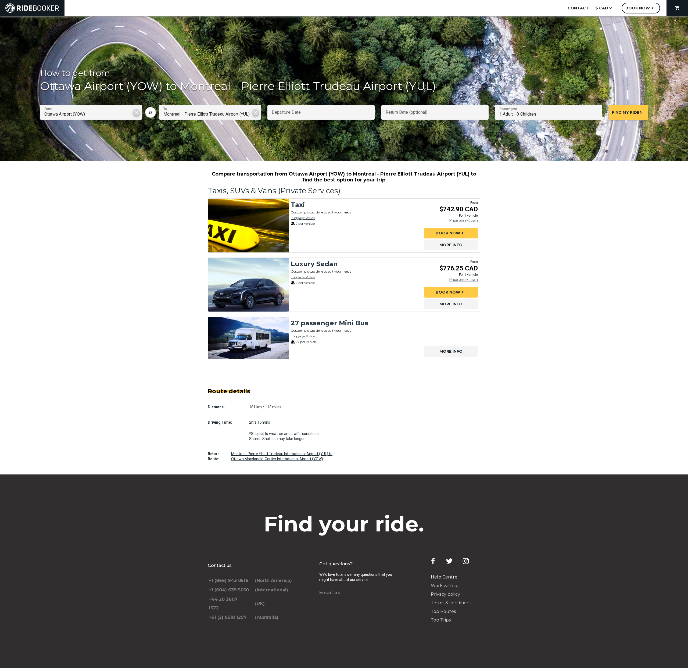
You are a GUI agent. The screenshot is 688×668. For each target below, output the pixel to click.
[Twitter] (449, 561)
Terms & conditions (451, 602)
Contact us (220, 565)
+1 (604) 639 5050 (229, 589)
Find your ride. (344, 524)
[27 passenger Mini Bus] (248, 338)
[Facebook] (433, 561)
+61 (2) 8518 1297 (228, 617)
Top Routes (443, 611)
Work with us (445, 585)
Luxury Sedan (314, 264)
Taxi (298, 205)
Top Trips (441, 620)
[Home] (32, 8)
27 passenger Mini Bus (329, 323)
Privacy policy (445, 594)
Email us (329, 592)
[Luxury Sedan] (248, 285)
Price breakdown (463, 220)
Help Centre (444, 577)
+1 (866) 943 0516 (228, 580)
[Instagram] (465, 561)
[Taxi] (248, 225)
